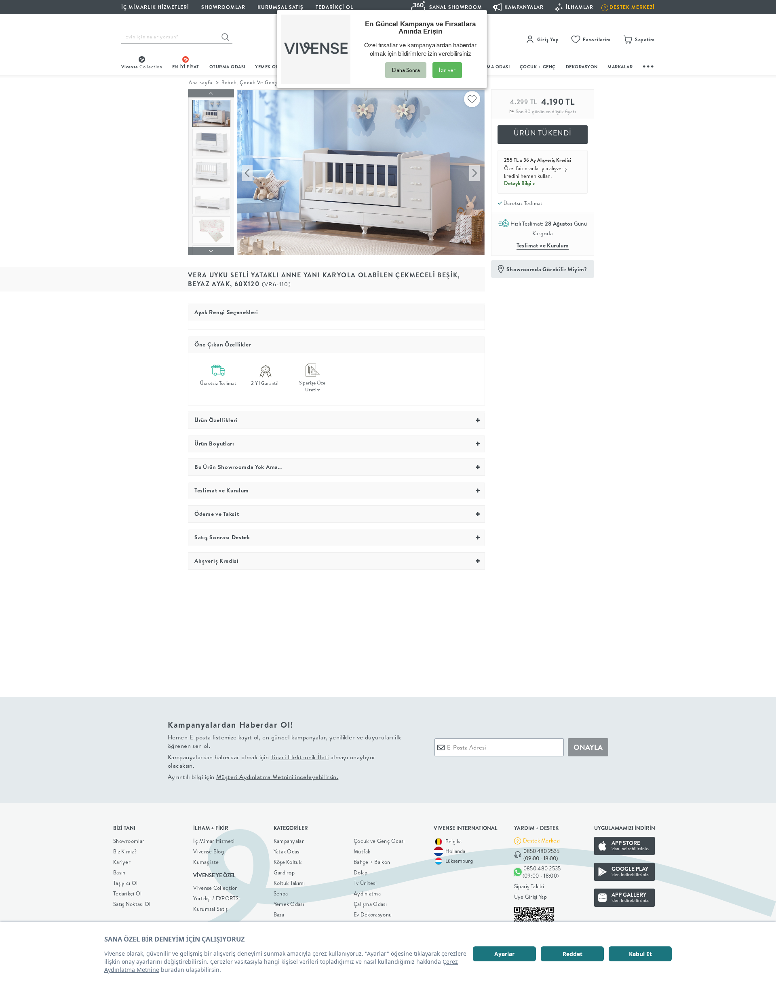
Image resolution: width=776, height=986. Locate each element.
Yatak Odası (287, 851)
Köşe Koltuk (288, 862)
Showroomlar (128, 841)
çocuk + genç (538, 66)
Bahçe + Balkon (372, 862)
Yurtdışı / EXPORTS (215, 898)
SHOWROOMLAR (223, 7)
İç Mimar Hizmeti (213, 841)
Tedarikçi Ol (334, 7)
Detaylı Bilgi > (520, 183)
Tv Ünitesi (365, 883)
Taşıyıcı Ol (125, 883)
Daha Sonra (406, 69)
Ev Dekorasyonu (373, 914)
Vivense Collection (215, 887)
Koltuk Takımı (289, 883)
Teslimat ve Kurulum (543, 245)
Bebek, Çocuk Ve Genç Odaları (259, 82)
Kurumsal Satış (210, 908)
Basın (119, 872)
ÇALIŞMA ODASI (492, 66)
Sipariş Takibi (529, 886)
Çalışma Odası (370, 904)
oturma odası (227, 66)
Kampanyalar (289, 841)
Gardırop (284, 872)
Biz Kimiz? (125, 851)
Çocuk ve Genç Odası (379, 841)
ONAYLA (588, 747)
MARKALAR (620, 66)
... (649, 65)
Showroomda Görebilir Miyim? (546, 269)
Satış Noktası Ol (132, 904)
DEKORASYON (582, 66)
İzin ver (447, 69)
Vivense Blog (208, 851)
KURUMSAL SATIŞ (280, 7)
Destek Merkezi (541, 840)
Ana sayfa (201, 82)
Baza (279, 914)
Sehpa (281, 893)
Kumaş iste (206, 862)
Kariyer (122, 862)
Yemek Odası (289, 904)
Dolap (361, 872)
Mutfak (362, 851)
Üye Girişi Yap (530, 896)
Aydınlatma (367, 893)
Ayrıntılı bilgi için (253, 777)
